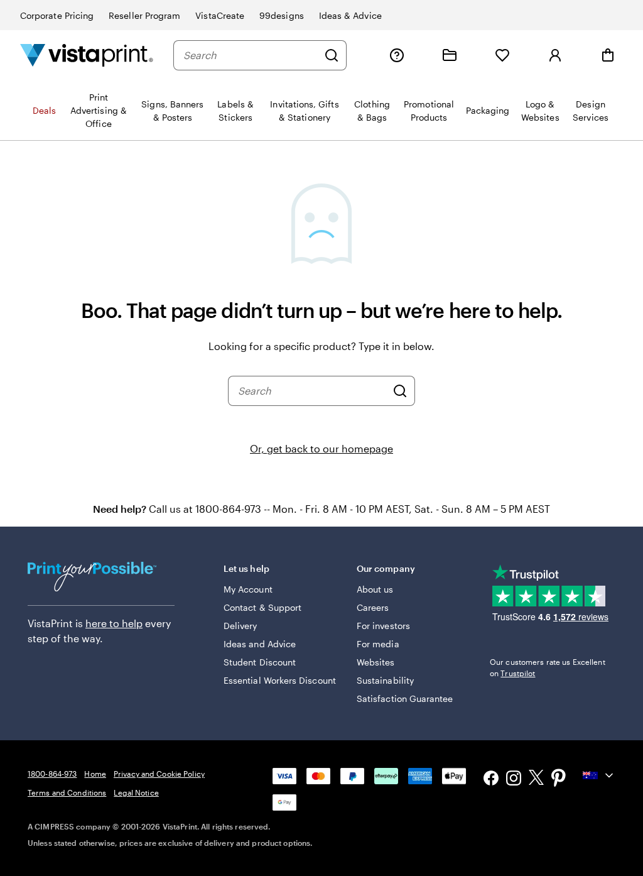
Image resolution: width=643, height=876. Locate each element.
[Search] (331, 55)
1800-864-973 (52, 773)
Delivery (240, 625)
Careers (373, 607)
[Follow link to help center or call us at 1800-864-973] (397, 55)
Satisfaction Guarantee (405, 698)
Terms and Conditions (67, 792)
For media (378, 643)
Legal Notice (136, 792)
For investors (383, 625)
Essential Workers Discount (280, 680)
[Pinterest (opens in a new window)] (558, 779)
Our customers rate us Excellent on (547, 667)
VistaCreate (219, 15)
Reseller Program (144, 15)
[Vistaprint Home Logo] (86, 55)
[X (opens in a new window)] (536, 779)
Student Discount (260, 662)
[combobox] (250, 55)
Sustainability (385, 680)
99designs (281, 15)
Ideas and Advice (260, 643)
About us (375, 589)
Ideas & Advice (350, 15)
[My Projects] (450, 55)
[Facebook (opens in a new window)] (491, 779)
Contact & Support (262, 607)
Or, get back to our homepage (321, 448)
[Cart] (608, 55)
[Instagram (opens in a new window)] (513, 779)
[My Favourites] (502, 55)
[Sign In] (555, 55)
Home (94, 773)
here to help (114, 623)
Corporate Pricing (57, 15)
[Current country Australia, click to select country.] (599, 775)
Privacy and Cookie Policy (159, 773)
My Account (248, 589)
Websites (376, 662)
